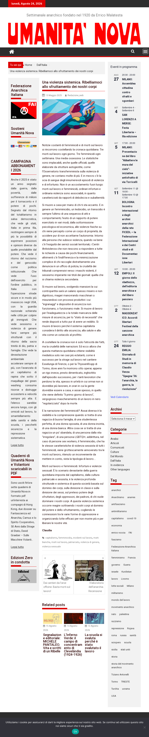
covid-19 (131, 518)
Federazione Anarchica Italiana (123, 548)
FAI (130, 532)
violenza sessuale (51, 546)
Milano (130, 586)
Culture (114, 452)
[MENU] (145, 51)
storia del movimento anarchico (122, 665)
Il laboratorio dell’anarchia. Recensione (96, 587)
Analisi (114, 438)
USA (113, 696)
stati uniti (125, 649)
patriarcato (73, 542)
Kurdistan (127, 571)
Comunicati (117, 447)
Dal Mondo (116, 456)
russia (123, 635)
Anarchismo (117, 497)
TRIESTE (125, 681)
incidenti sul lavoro (82, 538)
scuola (127, 642)
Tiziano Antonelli (120, 674)
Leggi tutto (17, 445)
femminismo (118, 557)
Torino (114, 681)
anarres (131, 497)
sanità (133, 635)
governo (115, 564)
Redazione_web (75, 95)
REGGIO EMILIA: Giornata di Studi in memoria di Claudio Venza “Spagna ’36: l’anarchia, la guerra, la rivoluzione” (130, 368)
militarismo (117, 593)
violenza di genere (89, 542)
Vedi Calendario (119, 397)
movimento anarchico (122, 607)
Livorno (125, 578)
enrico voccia (118, 532)
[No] (144, 727)
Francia (132, 557)
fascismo (116, 539)
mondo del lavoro (120, 600)
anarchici (116, 490)
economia (116, 525)
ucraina (126, 688)
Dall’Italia (115, 460)
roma (114, 635)
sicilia (114, 649)
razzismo (116, 621)
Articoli (114, 443)
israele (114, 571)
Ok (75, 731)
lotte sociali (117, 586)
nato (113, 614)
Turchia (115, 688)
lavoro (114, 578)
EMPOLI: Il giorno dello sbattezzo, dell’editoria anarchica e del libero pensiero (129, 286)
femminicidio (65, 538)
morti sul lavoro (59, 542)
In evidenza (117, 465)
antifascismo (118, 504)
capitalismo (51, 538)
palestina (124, 614)
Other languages (120, 469)
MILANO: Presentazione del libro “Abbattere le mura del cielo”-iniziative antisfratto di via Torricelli (130, 164)
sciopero (116, 642)
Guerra (126, 564)
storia (114, 656)
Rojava (130, 628)
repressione (117, 628)
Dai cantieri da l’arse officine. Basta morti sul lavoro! (56, 587)
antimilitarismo (119, 511)
